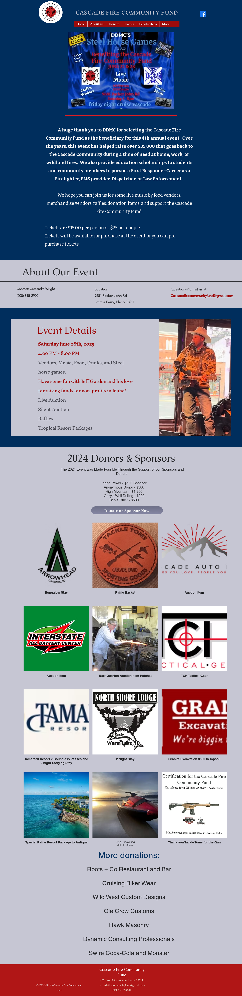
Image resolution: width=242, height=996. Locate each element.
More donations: (129, 855)
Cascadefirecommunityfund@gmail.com (202, 295)
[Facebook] (203, 14)
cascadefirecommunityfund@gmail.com (122, 985)
